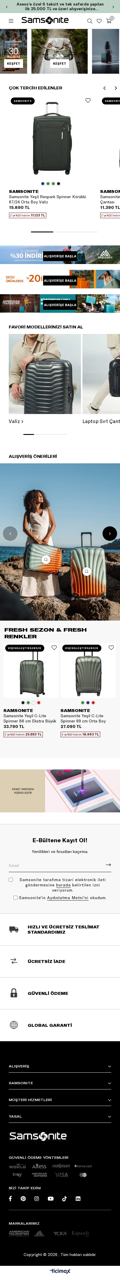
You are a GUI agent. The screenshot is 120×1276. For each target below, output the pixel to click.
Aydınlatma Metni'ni (68, 897)
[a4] (60, 1233)
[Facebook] (10, 1198)
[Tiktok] (64, 1198)
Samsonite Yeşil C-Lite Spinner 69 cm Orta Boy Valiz (83, 718)
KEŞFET (13, 64)
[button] (28, 434)
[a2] (39, 1233)
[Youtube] (51, 1198)
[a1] (19, 1233)
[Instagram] (36, 1198)
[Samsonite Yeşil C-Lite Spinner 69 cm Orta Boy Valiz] (88, 670)
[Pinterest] (23, 1198)
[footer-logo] (38, 1136)
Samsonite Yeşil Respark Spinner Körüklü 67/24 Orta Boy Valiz (47, 199)
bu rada (63, 885)
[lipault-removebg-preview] (80, 1233)
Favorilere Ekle (88, 100)
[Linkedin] (78, 1198)
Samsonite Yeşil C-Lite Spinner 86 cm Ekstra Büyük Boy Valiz (29, 718)
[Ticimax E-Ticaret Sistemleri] (60, 1272)
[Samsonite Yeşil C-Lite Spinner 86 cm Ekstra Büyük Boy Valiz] (31, 670)
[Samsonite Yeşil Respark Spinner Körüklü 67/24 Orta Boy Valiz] (50, 137)
